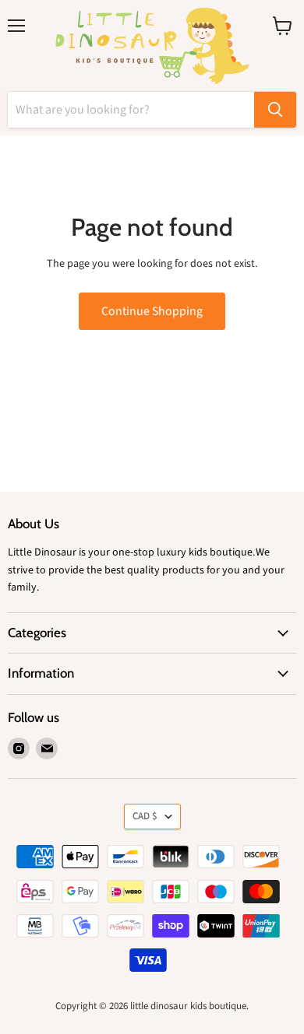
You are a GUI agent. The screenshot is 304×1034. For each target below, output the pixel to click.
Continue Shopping (152, 311)
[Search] (275, 110)
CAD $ (145, 816)
